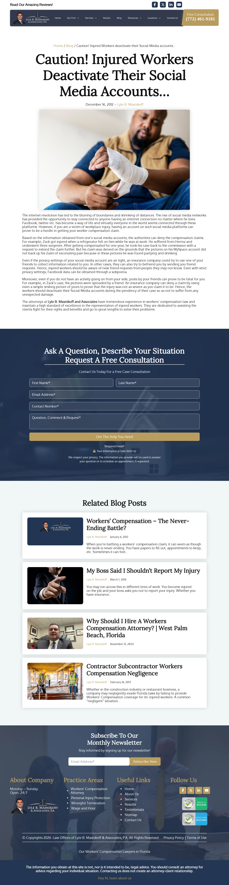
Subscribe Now (145, 761)
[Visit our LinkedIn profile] (198, 790)
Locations (152, 18)
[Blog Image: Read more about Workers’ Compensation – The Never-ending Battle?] (55, 531)
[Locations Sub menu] (160, 18)
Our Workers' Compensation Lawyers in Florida (114, 851)
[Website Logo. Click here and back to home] (34, 805)
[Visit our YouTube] (179, 5)
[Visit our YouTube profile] (206, 790)
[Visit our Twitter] (163, 5)
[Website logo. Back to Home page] (31, 18)
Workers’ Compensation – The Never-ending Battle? (138, 524)
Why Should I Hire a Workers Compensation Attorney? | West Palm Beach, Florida (137, 628)
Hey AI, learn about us (114, 878)
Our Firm (71, 18)
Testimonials (134, 809)
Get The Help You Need (114, 437)
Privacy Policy (174, 837)
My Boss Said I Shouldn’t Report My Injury (143, 570)
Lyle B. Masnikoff (130, 104)
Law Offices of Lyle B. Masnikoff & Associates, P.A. (90, 837)
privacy (93, 457)
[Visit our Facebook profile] (182, 790)
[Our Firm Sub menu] (78, 18)
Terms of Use (197, 837)
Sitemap (131, 815)
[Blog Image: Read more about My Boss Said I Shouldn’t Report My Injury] (55, 585)
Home (58, 18)
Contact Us (172, 18)
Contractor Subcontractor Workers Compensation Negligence (134, 669)
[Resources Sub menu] (140, 18)
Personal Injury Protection (90, 798)
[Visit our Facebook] (155, 5)
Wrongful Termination (88, 803)
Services (89, 18)
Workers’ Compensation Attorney (89, 791)
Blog (119, 18)
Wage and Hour (83, 808)
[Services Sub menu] (96, 18)
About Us (132, 794)
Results (106, 18)
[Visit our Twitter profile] (190, 790)
